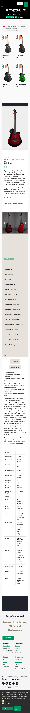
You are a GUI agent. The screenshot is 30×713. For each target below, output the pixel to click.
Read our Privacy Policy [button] (18, 698)
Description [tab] (15, 361)
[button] (3, 701)
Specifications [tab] (15, 367)
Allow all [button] (7, 708)
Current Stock (10, 30)
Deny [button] (25, 708)
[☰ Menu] (3, 3)
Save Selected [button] (17, 708)
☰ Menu (3, 3)
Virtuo (18, 453)
